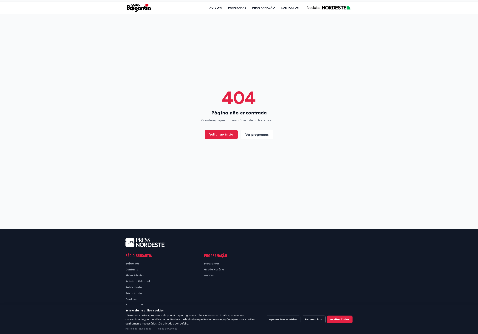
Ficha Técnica (134, 275)
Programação (263, 7)
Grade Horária (214, 269)
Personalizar (313, 319)
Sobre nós (132, 263)
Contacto (131, 269)
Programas (237, 7)
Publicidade (133, 287)
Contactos (290, 7)
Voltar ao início (221, 134)
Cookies (131, 299)
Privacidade (133, 293)
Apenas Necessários (283, 319)
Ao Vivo (215, 7)
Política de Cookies (166, 328)
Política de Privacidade (138, 328)
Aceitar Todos (340, 319)
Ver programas (257, 134)
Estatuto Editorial (137, 281)
